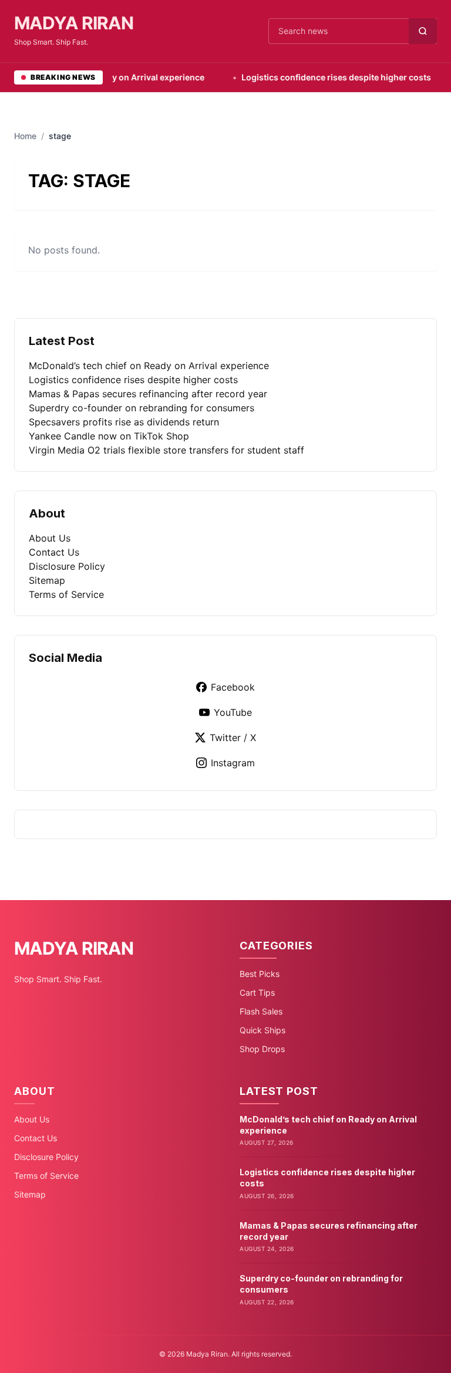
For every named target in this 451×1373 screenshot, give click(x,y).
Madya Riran (73, 23)
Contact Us (54, 552)
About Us (49, 538)
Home (25, 136)
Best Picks (260, 974)
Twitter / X (233, 737)
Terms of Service (66, 594)
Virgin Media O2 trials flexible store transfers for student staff (166, 450)
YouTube (233, 712)
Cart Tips (257, 992)
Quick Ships (262, 1030)
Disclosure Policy (67, 566)
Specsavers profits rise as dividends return (124, 422)
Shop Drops (262, 1049)
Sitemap (47, 580)
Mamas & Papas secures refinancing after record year (148, 394)
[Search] (423, 31)
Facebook (233, 687)
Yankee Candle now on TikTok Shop (109, 436)
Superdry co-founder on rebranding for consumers (141, 408)
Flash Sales (261, 1011)
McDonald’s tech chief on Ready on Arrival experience (149, 365)
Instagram (233, 763)
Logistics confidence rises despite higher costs (317, 77)
